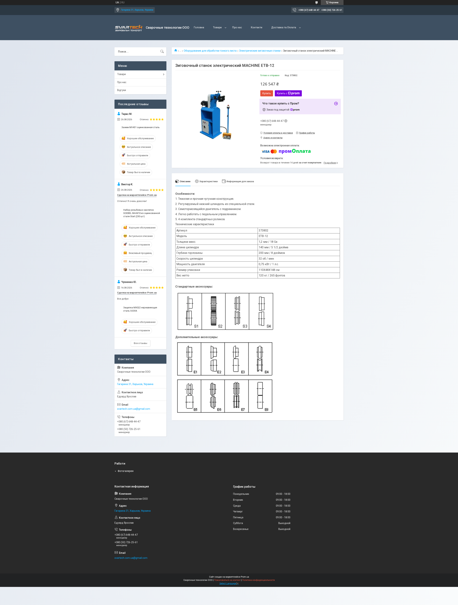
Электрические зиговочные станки (260, 50)
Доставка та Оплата (283, 27)
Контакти (256, 27)
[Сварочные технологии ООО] (128, 28)
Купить (266, 93)
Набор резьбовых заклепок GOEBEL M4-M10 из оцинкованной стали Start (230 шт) (141, 213)
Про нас (237, 27)
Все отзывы (140, 343)
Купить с (282, 93)
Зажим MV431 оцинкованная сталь (140, 127)
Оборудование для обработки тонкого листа (210, 50)
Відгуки (121, 90)
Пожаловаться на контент (227, 580)
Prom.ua (245, 577)
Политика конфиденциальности (258, 580)
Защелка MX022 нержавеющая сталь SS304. (140, 309)
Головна (199, 27)
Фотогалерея (125, 471)
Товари (217, 27)
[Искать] (162, 51)
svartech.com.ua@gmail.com (133, 408)
